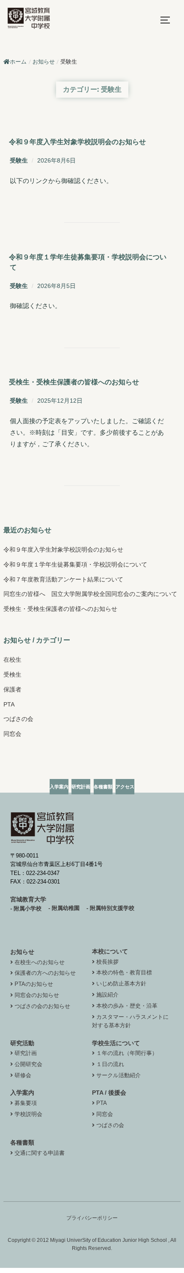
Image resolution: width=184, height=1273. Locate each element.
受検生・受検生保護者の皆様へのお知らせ (74, 382)
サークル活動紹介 (118, 1075)
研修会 (23, 1075)
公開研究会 (28, 1064)
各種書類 (22, 1142)
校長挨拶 (107, 962)
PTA (9, 704)
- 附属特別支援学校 (110, 908)
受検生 (12, 674)
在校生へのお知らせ (40, 962)
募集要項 (26, 1103)
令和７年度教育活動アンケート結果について (63, 579)
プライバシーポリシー (92, 1218)
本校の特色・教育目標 (124, 972)
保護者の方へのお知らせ (45, 973)
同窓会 (12, 733)
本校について (110, 951)
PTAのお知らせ (34, 984)
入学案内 (22, 1092)
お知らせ (22, 951)
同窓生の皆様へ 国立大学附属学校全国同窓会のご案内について (90, 593)
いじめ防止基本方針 (121, 983)
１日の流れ (110, 1064)
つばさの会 (18, 718)
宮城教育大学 (28, 899)
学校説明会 (28, 1114)
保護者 (12, 689)
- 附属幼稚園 (64, 908)
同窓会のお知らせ (37, 995)
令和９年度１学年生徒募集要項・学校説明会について (75, 564)
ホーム (18, 61)
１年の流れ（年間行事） (126, 1053)
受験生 (19, 160)
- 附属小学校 (26, 908)
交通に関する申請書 (40, 1153)
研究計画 (26, 1053)
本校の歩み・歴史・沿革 (126, 1006)
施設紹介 (107, 994)
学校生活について (116, 1043)
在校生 (12, 659)
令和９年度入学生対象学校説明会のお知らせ (77, 141)
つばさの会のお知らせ (42, 1006)
